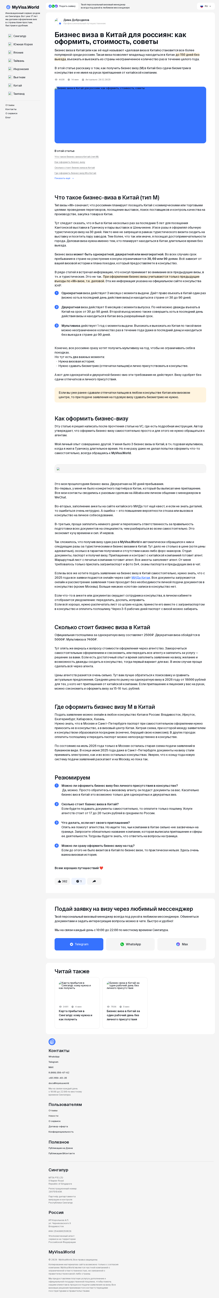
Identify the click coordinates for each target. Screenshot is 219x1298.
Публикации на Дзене (61, 1148)
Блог (8, 117)
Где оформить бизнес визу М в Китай (75, 173)
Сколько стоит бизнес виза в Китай (75, 167)
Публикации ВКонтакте (62, 1153)
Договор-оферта (58, 1126)
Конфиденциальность (61, 1131)
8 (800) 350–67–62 (59, 1072)
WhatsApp (54, 1056)
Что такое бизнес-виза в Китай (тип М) (77, 156)
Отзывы (9, 105)
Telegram (53, 1062)
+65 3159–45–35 (58, 1078)
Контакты (10, 109)
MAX (51, 1067)
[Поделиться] (94, 881)
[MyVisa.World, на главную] (22, 7)
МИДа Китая (140, 577)
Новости (53, 1116)
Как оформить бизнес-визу (70, 162)
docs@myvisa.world (59, 1083)
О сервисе (11, 113)
